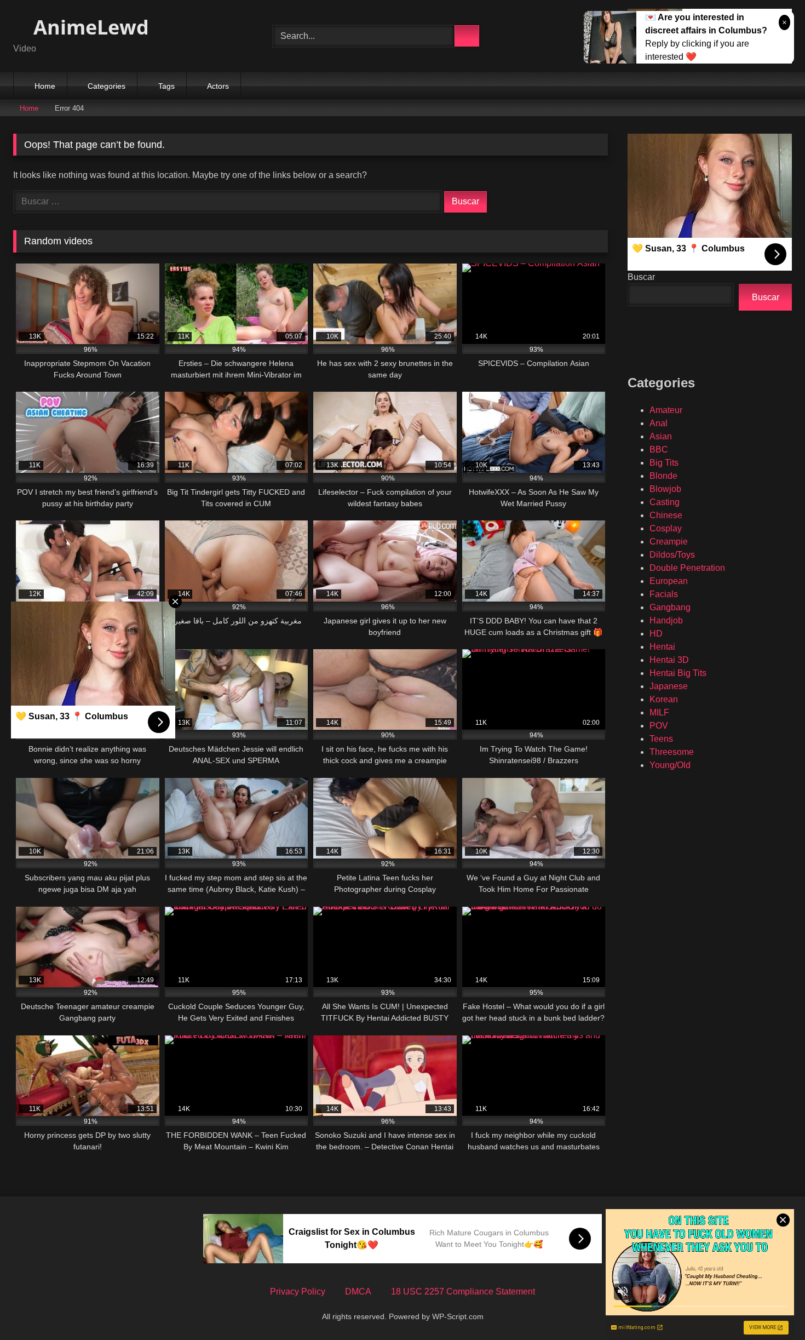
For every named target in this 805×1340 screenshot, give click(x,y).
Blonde (663, 475)
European (668, 581)
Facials (663, 594)
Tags (166, 86)
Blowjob (665, 489)
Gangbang (670, 607)
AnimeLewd (88, 27)
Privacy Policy (297, 1291)
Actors (218, 86)
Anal (658, 423)
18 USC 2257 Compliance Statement (463, 1291)
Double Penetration (687, 567)
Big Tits (664, 462)
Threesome (671, 752)
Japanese (668, 686)
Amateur (665, 410)
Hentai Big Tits (677, 673)
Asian (660, 436)
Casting (664, 502)
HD (656, 633)
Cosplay (665, 528)
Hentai (662, 646)
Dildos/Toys (672, 554)
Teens (661, 738)
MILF (659, 712)
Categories (106, 86)
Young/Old (670, 765)
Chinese (665, 515)
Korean (663, 699)
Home (44, 86)
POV (658, 725)
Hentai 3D (669, 660)
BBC (658, 449)
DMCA (358, 1291)
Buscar (641, 277)
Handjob (666, 620)
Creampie (668, 541)
